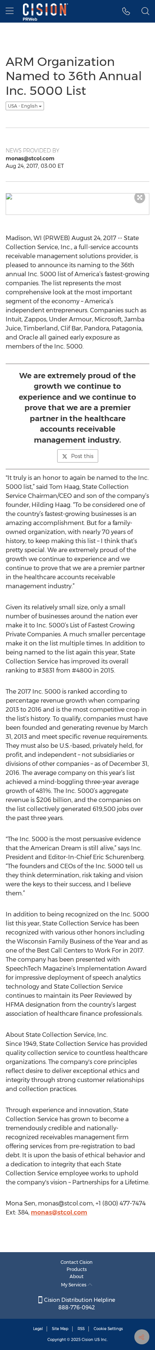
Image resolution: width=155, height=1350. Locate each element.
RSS (81, 1328)
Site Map (60, 1328)
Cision (87, 1339)
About (77, 1276)
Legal (38, 1328)
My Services (74, 1285)
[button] (126, 11)
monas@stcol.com (59, 1212)
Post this (82, 456)
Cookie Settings (108, 1328)
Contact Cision (77, 1262)
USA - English (23, 106)
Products (77, 1269)
